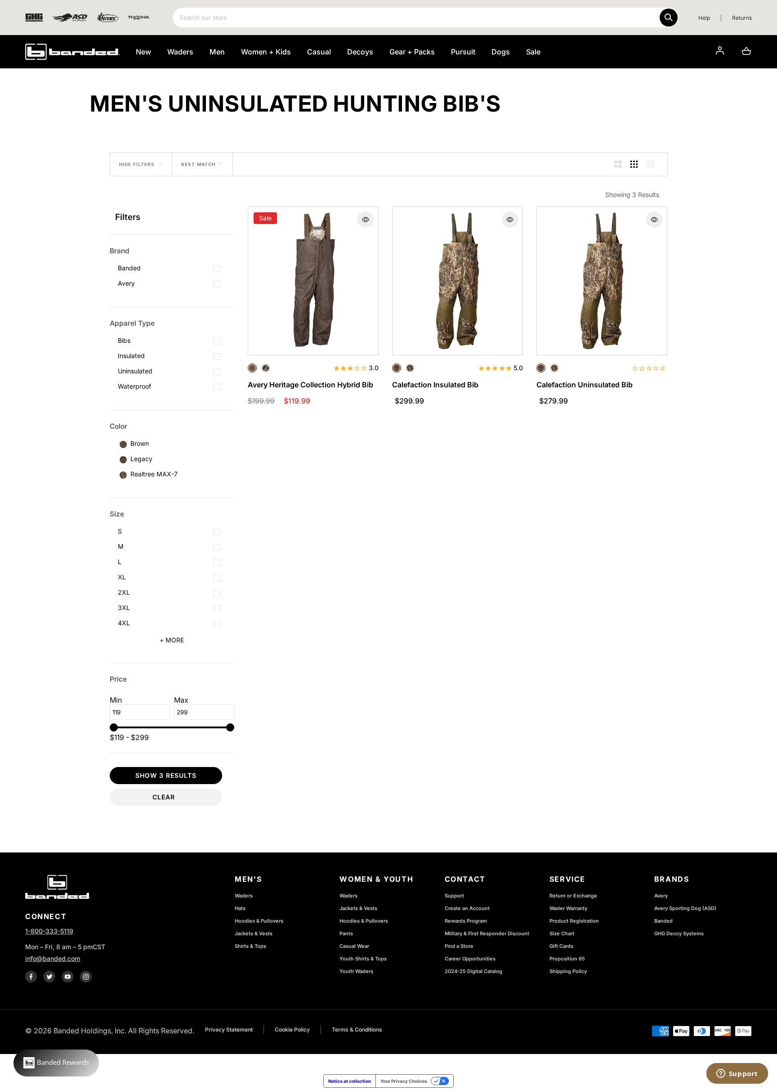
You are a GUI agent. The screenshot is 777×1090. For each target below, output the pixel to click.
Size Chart (561, 933)
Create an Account (467, 908)
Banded (663, 921)
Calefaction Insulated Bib (435, 384)
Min (116, 699)
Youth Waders (356, 971)
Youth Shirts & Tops (363, 958)
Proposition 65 (567, 958)
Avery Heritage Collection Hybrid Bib (310, 384)
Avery (661, 896)
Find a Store (459, 946)
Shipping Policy (568, 971)
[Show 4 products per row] (650, 164)
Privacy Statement (229, 1029)
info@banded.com (52, 958)
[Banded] (72, 51)
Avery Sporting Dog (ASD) (685, 908)
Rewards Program (466, 921)
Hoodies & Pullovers (259, 921)
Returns (742, 17)
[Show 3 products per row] (634, 164)
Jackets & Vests (253, 933)
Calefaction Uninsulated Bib (584, 384)
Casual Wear (354, 946)
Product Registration (574, 921)
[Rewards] (56, 1063)
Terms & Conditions (357, 1029)
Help (704, 17)
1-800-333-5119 (49, 931)
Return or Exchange (573, 896)
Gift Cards (561, 946)
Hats (240, 908)
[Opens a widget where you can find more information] (737, 1074)
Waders (244, 896)
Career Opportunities (470, 958)
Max (181, 699)
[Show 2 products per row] (618, 164)
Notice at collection (349, 1081)
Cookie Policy (292, 1029)
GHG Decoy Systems (679, 933)
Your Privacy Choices (403, 1081)
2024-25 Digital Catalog (473, 971)
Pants (346, 933)
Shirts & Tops (250, 946)
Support (454, 896)
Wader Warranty (568, 908)
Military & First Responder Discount (487, 933)
